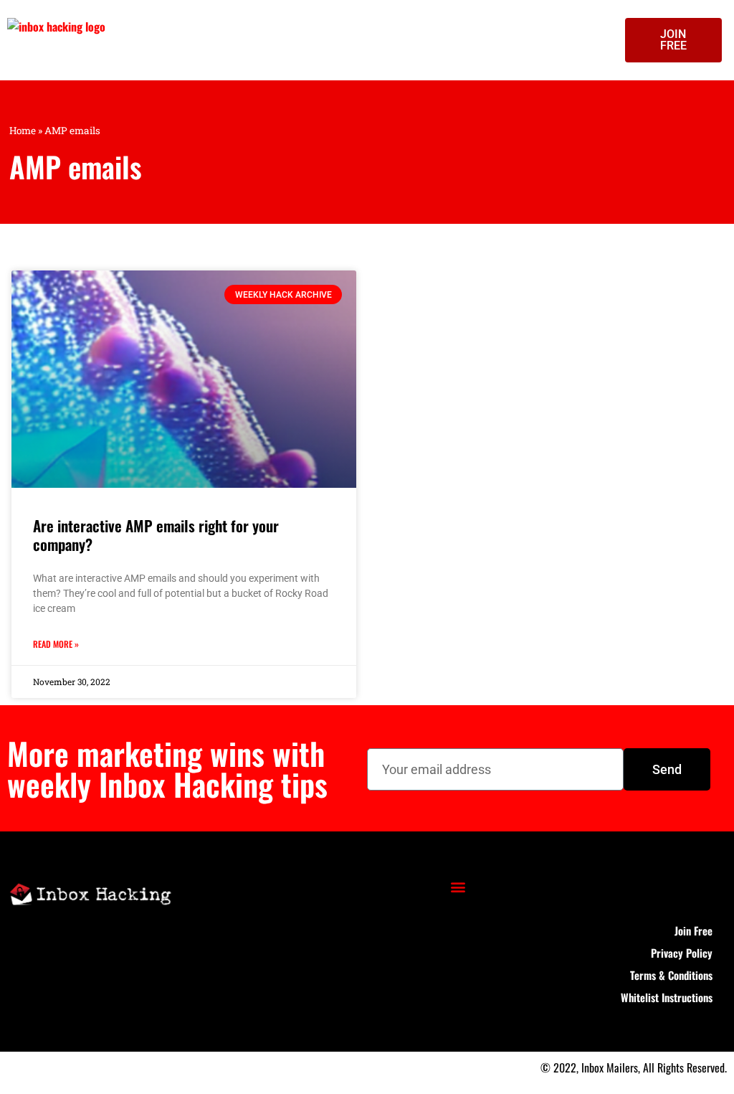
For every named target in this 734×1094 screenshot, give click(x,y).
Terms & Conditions (671, 975)
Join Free (693, 930)
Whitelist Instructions (666, 997)
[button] (458, 886)
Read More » (56, 644)
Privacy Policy (681, 953)
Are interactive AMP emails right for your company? (156, 534)
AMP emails (75, 166)
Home (22, 130)
